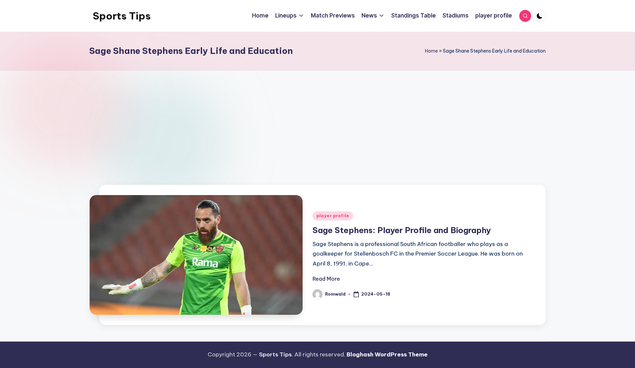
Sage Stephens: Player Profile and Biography (402, 230)
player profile (333, 215)
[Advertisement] (317, 128)
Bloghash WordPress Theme (387, 354)
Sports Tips (122, 16)
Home (431, 51)
